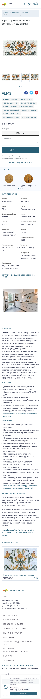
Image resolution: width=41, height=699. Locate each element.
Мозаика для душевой (11, 110)
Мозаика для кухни (10, 106)
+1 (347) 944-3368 (12, 606)
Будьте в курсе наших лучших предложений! (20, 668)
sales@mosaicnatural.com (16, 608)
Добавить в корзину (20, 150)
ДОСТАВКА (8, 660)
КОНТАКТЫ (8, 637)
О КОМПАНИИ (10, 615)
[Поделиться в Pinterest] (36, 93)
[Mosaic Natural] (4, 5)
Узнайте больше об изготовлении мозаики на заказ (19, 532)
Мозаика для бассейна (11, 113)
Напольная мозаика (28, 103)
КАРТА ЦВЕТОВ (10, 620)
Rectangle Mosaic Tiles (11, 117)
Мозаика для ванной (10, 103)
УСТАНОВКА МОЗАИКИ (14, 629)
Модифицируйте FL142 (12, 530)
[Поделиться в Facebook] (26, 93)
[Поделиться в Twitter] (31, 93)
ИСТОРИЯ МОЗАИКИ (13, 633)
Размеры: (5, 129)
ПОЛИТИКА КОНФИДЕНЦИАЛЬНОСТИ (16, 650)
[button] (24, 4)
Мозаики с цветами (10, 99)
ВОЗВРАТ (7, 656)
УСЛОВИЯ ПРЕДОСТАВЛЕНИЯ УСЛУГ (17, 643)
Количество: (6, 139)
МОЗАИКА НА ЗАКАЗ (13, 624)
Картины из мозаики (29, 110)
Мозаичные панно (26, 106)
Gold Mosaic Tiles (26, 99)
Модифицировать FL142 (20, 162)
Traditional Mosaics (29, 117)
